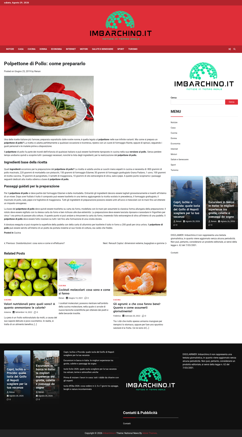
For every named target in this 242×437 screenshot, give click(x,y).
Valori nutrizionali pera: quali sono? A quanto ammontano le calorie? (29, 305)
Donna (43, 49)
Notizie (10, 49)
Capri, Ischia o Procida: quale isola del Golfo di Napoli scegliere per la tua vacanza (187, 209)
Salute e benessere (102, 49)
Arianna (7, 312)
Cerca (174, 97)
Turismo (132, 49)
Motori (84, 49)
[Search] (234, 49)
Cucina (31, 49)
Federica (117, 316)
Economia (56, 49)
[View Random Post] (229, 49)
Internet (71, 49)
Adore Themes (149, 433)
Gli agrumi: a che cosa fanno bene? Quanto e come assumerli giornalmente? (136, 307)
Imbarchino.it (109, 433)
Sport (120, 49)
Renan (37, 71)
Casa (21, 49)
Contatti (174, 252)
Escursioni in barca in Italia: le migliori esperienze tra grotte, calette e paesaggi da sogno (221, 209)
